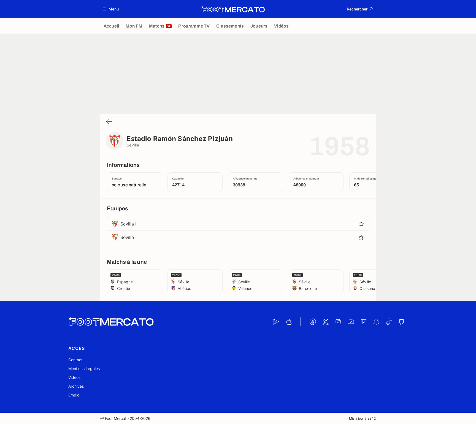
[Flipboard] (363, 321)
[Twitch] (401, 321)
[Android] (276, 321)
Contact (75, 359)
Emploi (74, 395)
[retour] (109, 122)
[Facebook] (313, 321)
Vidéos (74, 377)
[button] (111, 8)
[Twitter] (325, 321)
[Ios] (289, 321)
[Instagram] (338, 321)
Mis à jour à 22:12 (362, 418)
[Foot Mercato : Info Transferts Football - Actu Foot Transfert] (233, 9)
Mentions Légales (84, 368)
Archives (76, 386)
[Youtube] (351, 321)
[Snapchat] (376, 321)
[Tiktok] (389, 321)
